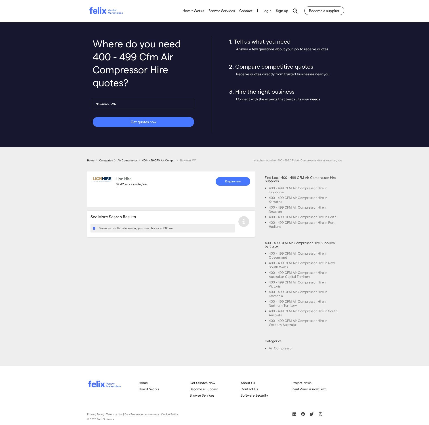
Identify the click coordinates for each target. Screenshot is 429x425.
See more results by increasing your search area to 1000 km (135, 228)
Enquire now (233, 181)
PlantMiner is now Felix (309, 389)
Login (267, 10)
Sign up (282, 10)
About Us (248, 383)
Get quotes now (143, 122)
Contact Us (249, 389)
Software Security (254, 395)
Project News (301, 383)
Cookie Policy (169, 414)
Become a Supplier (204, 389)
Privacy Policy (95, 414)
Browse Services (221, 10)
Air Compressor (281, 348)
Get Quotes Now (202, 383)
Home (143, 383)
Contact (245, 10)
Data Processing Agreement (141, 414)
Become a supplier (324, 10)
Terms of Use (114, 414)
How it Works (193, 10)
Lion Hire (124, 178)
